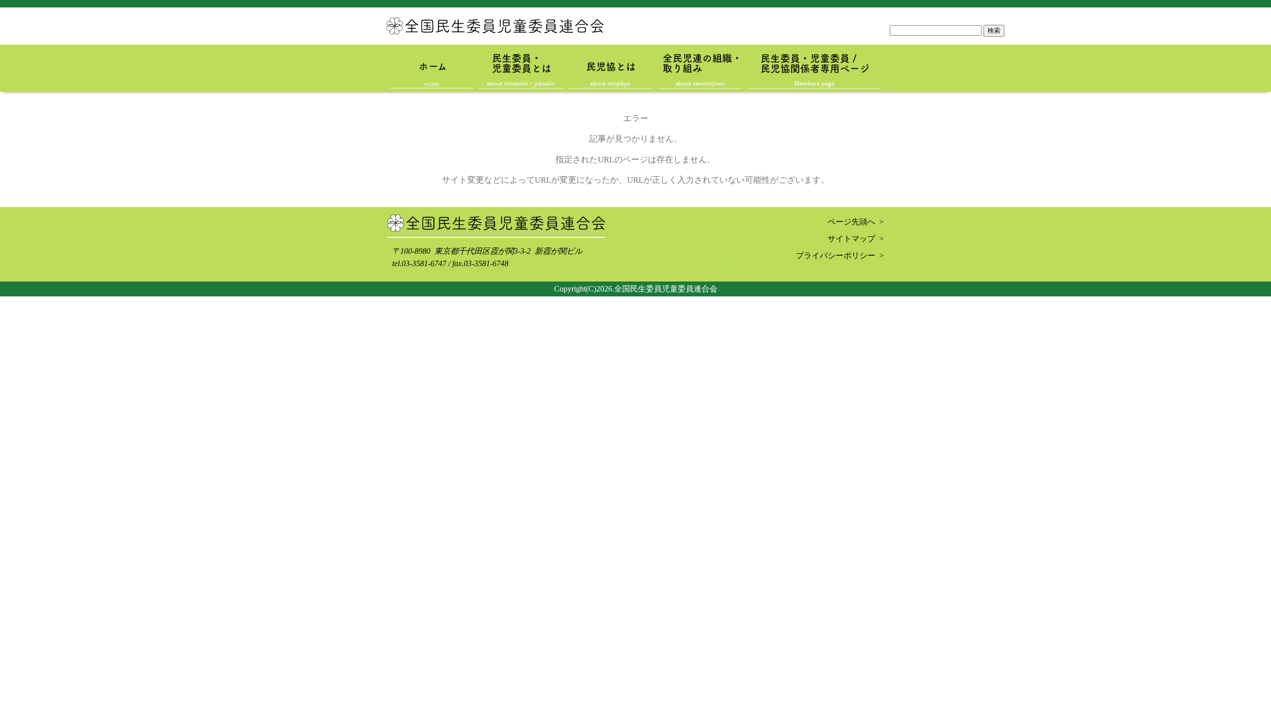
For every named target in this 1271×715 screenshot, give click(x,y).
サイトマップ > (856, 238)
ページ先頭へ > (856, 221)
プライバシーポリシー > (840, 255)
